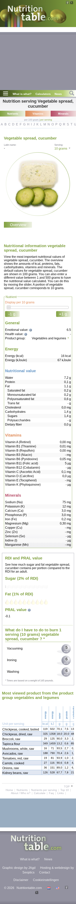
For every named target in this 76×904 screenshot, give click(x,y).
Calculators (43, 93)
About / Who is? (20, 793)
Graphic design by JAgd (18, 867)
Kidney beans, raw (15, 773)
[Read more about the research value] (31, 329)
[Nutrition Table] (57, 888)
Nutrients (22, 790)
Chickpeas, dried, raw (17, 734)
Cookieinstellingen (46, 880)
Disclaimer (20, 880)
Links (60, 793)
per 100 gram (31, 119)
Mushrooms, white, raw (18, 748)
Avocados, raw (12, 753)
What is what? (22, 93)
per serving (46, 119)
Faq (51, 793)
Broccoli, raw (11, 739)
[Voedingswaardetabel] (48, 888)
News (58, 93)
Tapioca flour (11, 744)
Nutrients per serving (44, 790)
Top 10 (64, 790)
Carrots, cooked (13, 763)
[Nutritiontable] (33, 14)
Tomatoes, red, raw (15, 758)
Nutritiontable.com (29, 888)
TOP (67, 786)
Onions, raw (10, 768)
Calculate (39, 793)
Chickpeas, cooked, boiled (20, 729)
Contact (44, 872)
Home (9, 790)
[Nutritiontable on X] (36, 893)
